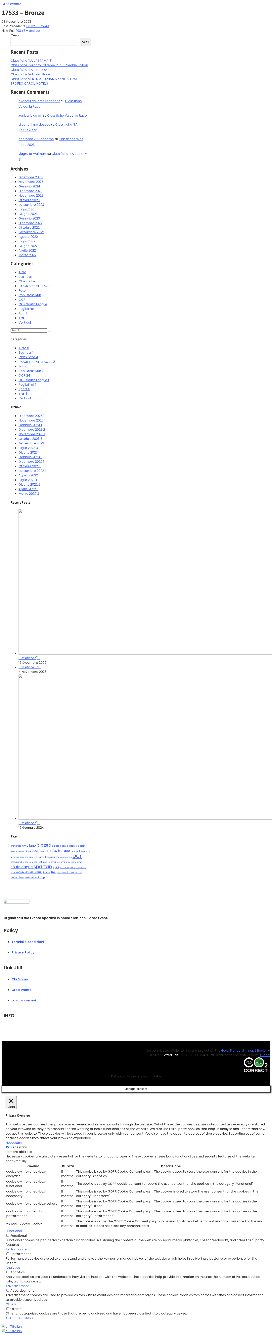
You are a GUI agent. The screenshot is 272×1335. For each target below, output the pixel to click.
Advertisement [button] (17, 1286)
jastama (39, 857)
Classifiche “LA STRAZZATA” (32, 69)
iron (22, 857)
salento (55, 862)
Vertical (25, 322)
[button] (11, 4)
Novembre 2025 (31, 182)
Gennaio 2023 (29, 218)
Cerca (15, 35)
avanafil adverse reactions (39, 101)
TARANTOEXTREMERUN (30, 872)
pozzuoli (38, 862)
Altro (22, 272)
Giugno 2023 (28, 214)
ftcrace (64, 850)
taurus (46, 872)
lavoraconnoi (52, 857)
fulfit (73, 851)
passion (28, 862)
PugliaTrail (26, 308)
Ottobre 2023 (29, 200)
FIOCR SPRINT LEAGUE (35, 286)
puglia (46, 862)
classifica (16, 851)
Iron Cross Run (30, 295)
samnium (64, 862)
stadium (64, 867)
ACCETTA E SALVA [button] (20, 1318)
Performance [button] (16, 1249)
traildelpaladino (65, 872)
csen (35, 850)
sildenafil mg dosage (34, 124)
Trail (22, 318)
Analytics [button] (13, 1267)
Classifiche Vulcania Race (30, 74)
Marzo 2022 (27, 255)
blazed (44, 845)
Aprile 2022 (27, 250)
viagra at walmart (33, 153)
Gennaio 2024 (29, 186)
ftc (54, 850)
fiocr (42, 851)
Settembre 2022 (31, 232)
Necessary (18, 1147)
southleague (22, 866)
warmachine (17, 877)
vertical (78, 872)
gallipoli (80, 851)
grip (88, 851)
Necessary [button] (14, 1142)
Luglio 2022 (27, 241)
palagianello (17, 862)
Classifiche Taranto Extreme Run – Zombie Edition (49, 65)
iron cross (29, 857)
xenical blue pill (30, 115)
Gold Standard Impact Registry (245, 1050)
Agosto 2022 (28, 236)
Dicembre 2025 (31, 177)
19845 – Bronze (28, 30)
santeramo (76, 862)
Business (25, 276)
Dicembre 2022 (30, 223)
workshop (39, 877)
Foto (22, 290)
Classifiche (27, 281)
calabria (56, 845)
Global (265, 1055)
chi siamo (81, 845)
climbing (26, 851)
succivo (15, 872)
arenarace (16, 845)
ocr (77, 856)
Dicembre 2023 (30, 191)
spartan (42, 866)
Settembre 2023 (31, 204)
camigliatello (68, 845)
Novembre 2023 (31, 195)
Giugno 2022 (28, 246)
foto (48, 851)
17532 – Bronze (37, 26)
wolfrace (29, 877)
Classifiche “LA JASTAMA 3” (31, 60)
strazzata (80, 867)
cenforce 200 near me (36, 139)
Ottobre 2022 (29, 227)
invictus (15, 857)
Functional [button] (14, 1231)
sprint (56, 867)
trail (53, 872)
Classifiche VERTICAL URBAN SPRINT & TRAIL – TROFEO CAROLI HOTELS (46, 81)
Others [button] (11, 1304)
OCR (22, 299)
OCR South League (33, 304)
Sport (23, 313)
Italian (17, 1326)
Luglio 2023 (27, 209)
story (72, 867)
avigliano (29, 845)
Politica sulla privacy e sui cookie (136, 1076)
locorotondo (66, 857)
